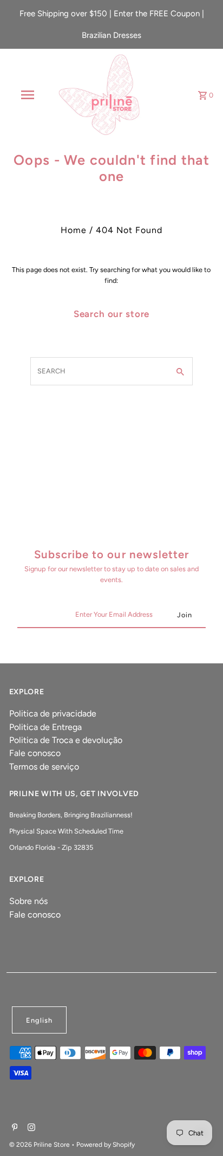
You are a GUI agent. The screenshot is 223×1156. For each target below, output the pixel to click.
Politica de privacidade (52, 713)
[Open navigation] (28, 94)
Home (74, 230)
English (39, 1020)
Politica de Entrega (45, 727)
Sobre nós (28, 901)
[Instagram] (30, 1128)
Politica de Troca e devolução (65, 740)
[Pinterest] (13, 1128)
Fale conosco (35, 753)
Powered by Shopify (105, 1144)
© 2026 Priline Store (40, 1144)
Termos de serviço (44, 766)
